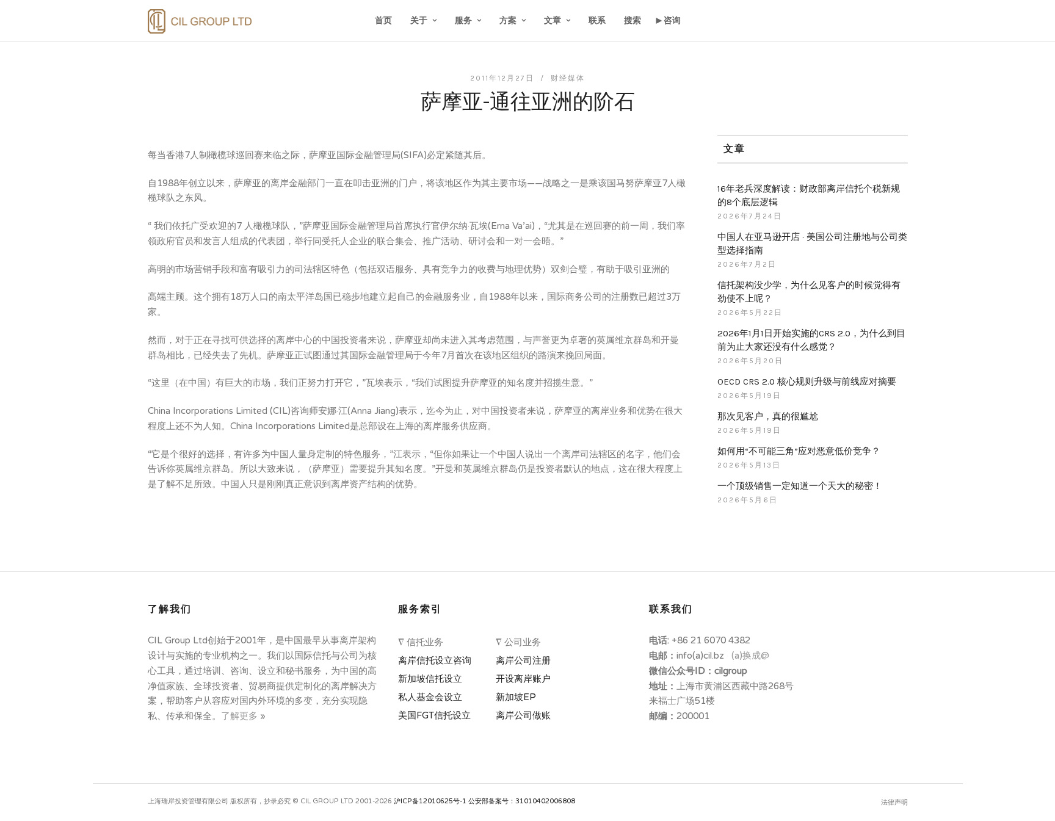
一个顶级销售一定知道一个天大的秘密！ (799, 485)
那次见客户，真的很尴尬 (767, 416)
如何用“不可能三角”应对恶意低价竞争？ (798, 451)
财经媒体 (568, 78)
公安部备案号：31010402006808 (521, 801)
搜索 (632, 20)
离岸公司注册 (526, 660)
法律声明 (894, 802)
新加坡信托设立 (432, 678)
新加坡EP (516, 697)
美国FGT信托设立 (437, 715)
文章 (552, 20)
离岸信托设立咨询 (437, 660)
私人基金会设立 (430, 697)
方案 (508, 20)
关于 (418, 20)
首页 (383, 20)
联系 (597, 20)
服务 (463, 20)
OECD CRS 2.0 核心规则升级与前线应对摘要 (806, 381)
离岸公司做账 (523, 715)
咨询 (672, 20)
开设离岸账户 (523, 678)
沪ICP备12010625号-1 (430, 801)
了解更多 (240, 716)
